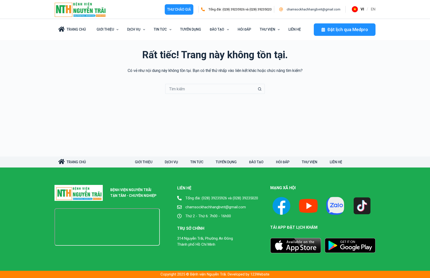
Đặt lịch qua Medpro (347, 29)
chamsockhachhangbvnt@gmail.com (313, 9)
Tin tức (160, 29)
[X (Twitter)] (335, 206)
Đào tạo (217, 29)
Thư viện (267, 29)
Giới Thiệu (105, 29)
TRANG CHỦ (76, 162)
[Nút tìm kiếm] (260, 89)
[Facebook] (281, 206)
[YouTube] (308, 206)
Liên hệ (294, 29)
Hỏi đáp (244, 29)
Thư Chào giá (179, 9)
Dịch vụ (133, 29)
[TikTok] (362, 206)
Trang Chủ (76, 29)
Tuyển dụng (190, 29)
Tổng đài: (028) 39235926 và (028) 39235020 (240, 9)
